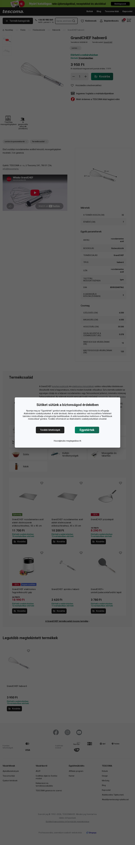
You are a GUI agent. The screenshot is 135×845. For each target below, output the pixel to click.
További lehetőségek (50, 430)
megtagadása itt (73, 441)
